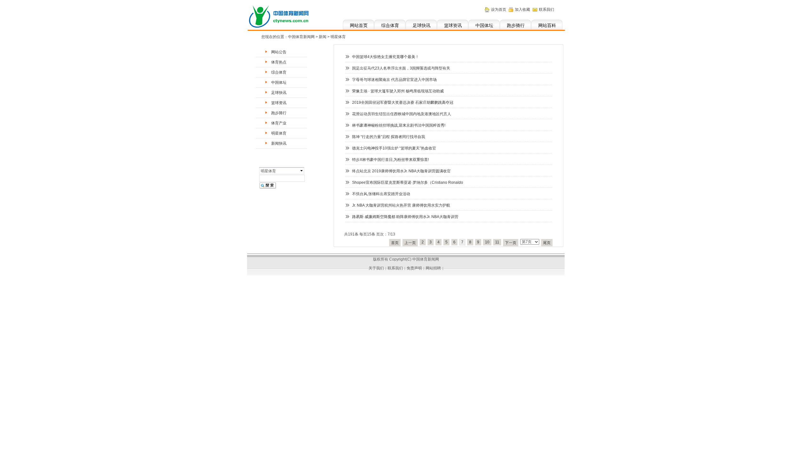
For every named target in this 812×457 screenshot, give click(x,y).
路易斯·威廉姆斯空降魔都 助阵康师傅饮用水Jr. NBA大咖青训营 (405, 217)
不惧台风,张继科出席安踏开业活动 (381, 194)
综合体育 (390, 25)
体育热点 (278, 62)
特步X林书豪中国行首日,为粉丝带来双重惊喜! (390, 159)
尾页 (547, 243)
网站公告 (278, 52)
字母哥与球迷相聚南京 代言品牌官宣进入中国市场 (394, 79)
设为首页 (498, 9)
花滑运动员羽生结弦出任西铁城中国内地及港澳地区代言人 (401, 114)
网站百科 (547, 25)
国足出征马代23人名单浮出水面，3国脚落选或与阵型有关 (401, 68)
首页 (395, 243)
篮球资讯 (453, 25)
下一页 (510, 243)
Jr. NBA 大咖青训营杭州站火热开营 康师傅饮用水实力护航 (401, 205)
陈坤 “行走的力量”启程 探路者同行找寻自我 (388, 137)
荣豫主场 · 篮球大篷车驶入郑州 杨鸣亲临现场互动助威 (398, 91)
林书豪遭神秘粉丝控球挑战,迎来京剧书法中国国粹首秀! (398, 125)
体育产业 (278, 123)
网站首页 (359, 25)
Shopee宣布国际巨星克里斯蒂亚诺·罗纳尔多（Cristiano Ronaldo (407, 182)
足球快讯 (421, 25)
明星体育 (278, 133)
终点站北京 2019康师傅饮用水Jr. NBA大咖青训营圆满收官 (401, 171)
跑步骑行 (516, 25)
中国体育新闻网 (301, 37)
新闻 (322, 37)
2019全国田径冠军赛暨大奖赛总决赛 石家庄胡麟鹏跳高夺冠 (402, 102)
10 (487, 242)
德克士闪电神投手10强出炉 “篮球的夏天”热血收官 (394, 148)
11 (497, 242)
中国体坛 (484, 25)
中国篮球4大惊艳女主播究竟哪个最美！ (385, 57)
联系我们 (546, 9)
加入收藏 (522, 9)
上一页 (410, 243)
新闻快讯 (278, 143)
